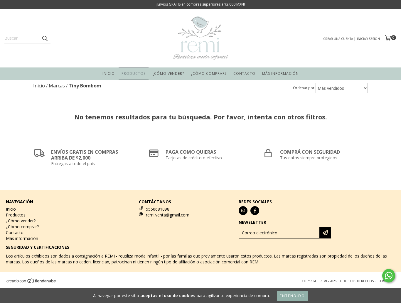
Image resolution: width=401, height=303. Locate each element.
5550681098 (157, 209)
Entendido (292, 295)
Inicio (108, 73)
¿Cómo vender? (168, 73)
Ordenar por (303, 87)
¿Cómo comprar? (209, 73)
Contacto (244, 73)
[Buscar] (44, 38)
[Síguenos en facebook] (254, 210)
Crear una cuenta (338, 39)
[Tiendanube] (31, 282)
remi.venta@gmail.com (167, 215)
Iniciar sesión (368, 39)
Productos (134, 73)
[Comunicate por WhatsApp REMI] (388, 275)
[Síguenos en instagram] (243, 210)
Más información (280, 73)
